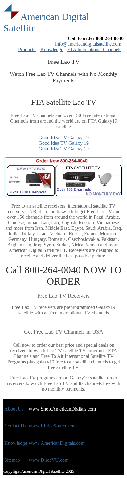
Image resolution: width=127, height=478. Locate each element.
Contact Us (15, 425)
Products (27, 49)
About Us (13, 408)
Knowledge (51, 49)
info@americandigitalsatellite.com (88, 44)
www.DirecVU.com (48, 460)
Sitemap (12, 460)
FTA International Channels (94, 49)
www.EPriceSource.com (53, 425)
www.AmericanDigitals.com (56, 443)
